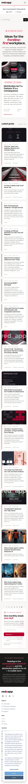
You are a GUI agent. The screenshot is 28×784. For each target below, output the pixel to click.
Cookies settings (14, 769)
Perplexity (19, 12)
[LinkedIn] (3, 696)
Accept (14, 773)
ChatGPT (10, 12)
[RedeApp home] (6, 3)
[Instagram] (6, 696)
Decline (14, 777)
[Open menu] (24, 2)
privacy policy (7, 644)
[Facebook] (9, 696)
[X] (13, 696)
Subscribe (8, 634)
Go (25, 19)
